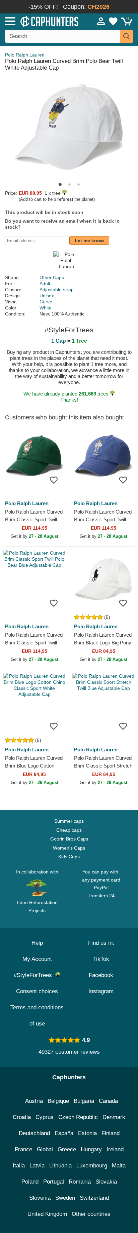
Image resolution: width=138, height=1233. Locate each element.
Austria (34, 1101)
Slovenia (40, 1198)
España (64, 1133)
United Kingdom (47, 1214)
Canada (108, 1101)
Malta (119, 1165)
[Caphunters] (40, 20)
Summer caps (69, 821)
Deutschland (34, 1133)
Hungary (91, 1149)
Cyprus (45, 1117)
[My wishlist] (113, 21)
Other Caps (52, 277)
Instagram (101, 991)
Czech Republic (78, 1117)
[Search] (126, 36)
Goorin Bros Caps (69, 839)
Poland (30, 1182)
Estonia (87, 1133)
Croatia (22, 1117)
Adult (45, 283)
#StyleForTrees (34, 975)
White (46, 307)
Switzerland (94, 1198)
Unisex (47, 295)
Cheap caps (69, 830)
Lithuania (60, 1165)
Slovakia (106, 1182)
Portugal (53, 1182)
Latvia (37, 1165)
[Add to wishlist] (54, 480)
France (23, 1149)
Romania (80, 1182)
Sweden (65, 1198)
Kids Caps (69, 856)
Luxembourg (91, 1165)
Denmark (113, 1117)
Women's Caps (69, 848)
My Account (37, 959)
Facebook (101, 975)
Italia (19, 1165)
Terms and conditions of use (37, 1015)
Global (45, 1149)
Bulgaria (84, 1101)
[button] (60, 184)
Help (37, 943)
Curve (46, 301)
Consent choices (37, 991)
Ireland (115, 1149)
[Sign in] (101, 21)
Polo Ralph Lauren (25, 55)
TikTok (101, 959)
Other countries (91, 1214)
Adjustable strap (57, 289)
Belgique (58, 1101)
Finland (110, 1133)
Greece (67, 1149)
